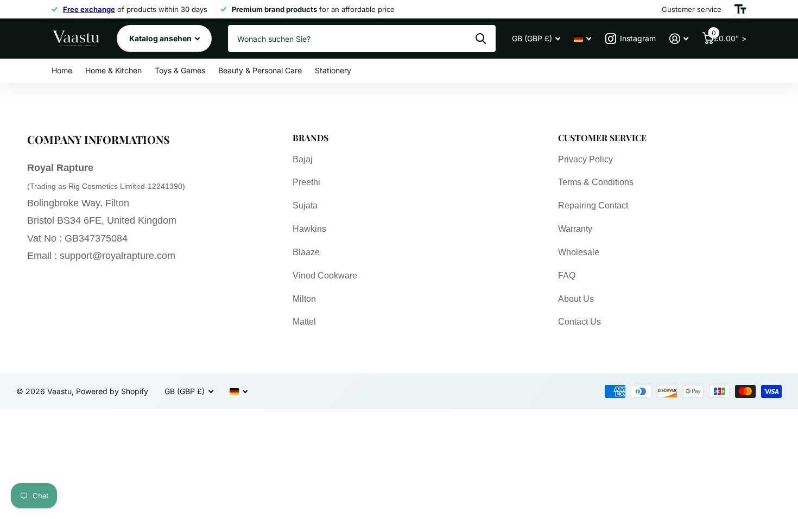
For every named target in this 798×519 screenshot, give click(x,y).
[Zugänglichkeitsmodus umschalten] (740, 9)
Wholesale (578, 252)
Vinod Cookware (325, 275)
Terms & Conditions (596, 182)
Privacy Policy (585, 159)
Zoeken (481, 38)
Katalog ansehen (161, 38)
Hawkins (309, 228)
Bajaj (303, 159)
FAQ (566, 275)
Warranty (575, 228)
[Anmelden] (679, 39)
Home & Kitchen (113, 70)
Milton (304, 298)
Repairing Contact (593, 205)
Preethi (306, 182)
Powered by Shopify (112, 391)
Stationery (333, 70)
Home (62, 70)
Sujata (305, 205)
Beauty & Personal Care (260, 70)
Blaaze (306, 252)
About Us (576, 298)
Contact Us (579, 321)
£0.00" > (729, 36)
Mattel (304, 321)
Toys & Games (180, 70)
